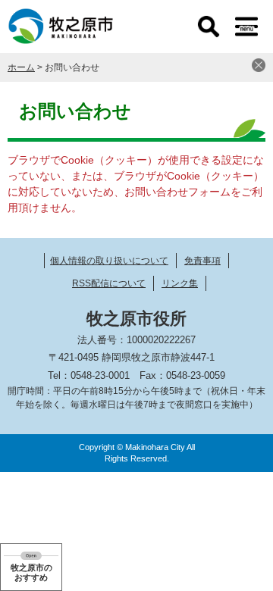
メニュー (246, 26)
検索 (209, 26)
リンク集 (180, 283)
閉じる (258, 65)
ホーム (21, 67)
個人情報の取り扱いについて (109, 260)
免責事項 (202, 260)
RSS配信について (109, 283)
